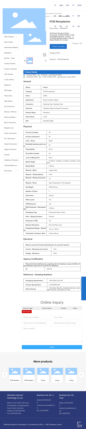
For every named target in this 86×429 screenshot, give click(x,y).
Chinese (75, 43)
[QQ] (83, 283)
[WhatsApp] (83, 279)
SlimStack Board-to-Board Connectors (55, 108)
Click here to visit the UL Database (46, 265)
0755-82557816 (19, 411)
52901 (45, 96)
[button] (4, 374)
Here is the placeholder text (14, 375)
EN (81, 43)
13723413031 (68, 403)
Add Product (27, 311)
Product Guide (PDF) (49, 77)
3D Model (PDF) (56, 75)
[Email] (83, 288)
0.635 (58, 53)
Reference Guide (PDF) (68, 77)
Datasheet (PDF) (32, 77)
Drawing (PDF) (31, 75)
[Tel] (83, 293)
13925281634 (46, 400)
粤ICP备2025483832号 (79, 424)
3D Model (44, 75)
